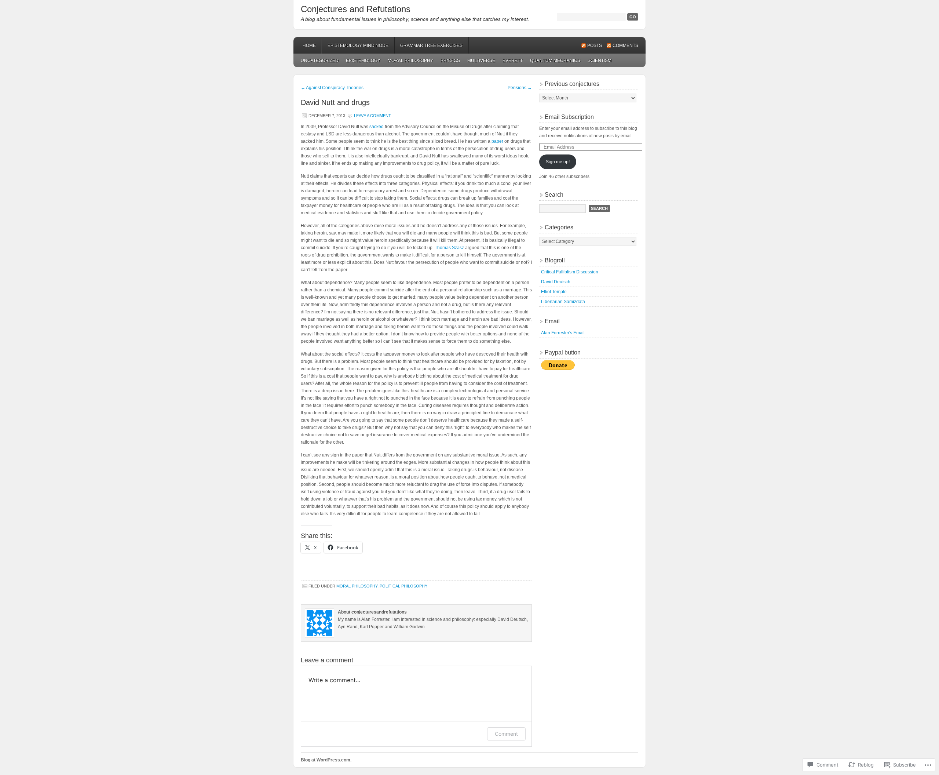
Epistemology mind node (358, 45)
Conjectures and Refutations (355, 9)
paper (497, 141)
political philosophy (403, 586)
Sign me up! (558, 161)
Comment (506, 734)
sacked (376, 126)
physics (450, 60)
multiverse (481, 60)
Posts (594, 45)
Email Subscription (569, 117)
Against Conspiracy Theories (332, 87)
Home (309, 45)
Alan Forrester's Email (563, 332)
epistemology (363, 60)
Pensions (520, 87)
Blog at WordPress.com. (326, 760)
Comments (625, 45)
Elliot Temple (554, 291)
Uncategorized (320, 60)
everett (513, 60)
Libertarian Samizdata (563, 301)
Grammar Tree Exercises (431, 45)
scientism (599, 60)
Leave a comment (372, 115)
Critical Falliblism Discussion (569, 271)
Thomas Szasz (449, 247)
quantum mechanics (555, 60)
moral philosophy (410, 60)
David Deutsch (555, 281)
